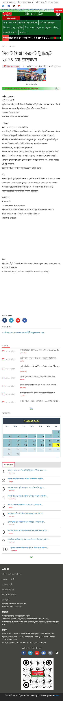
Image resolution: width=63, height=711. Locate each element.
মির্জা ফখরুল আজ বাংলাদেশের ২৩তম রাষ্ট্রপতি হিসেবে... (38, 358)
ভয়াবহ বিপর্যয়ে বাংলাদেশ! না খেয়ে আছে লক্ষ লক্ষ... (25, 505)
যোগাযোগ (5, 600)
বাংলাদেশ (13, 22)
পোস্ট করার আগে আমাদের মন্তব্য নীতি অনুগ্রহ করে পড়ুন (23, 332)
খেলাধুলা (51, 22)
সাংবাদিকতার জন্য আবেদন (11, 574)
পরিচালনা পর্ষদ (7, 584)
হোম (5, 22)
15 (58, 440)
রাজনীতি (21, 22)
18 (25, 445)
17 (18, 445)
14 (50, 440)
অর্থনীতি (42, 22)
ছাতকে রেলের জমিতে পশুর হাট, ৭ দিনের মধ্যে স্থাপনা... (38, 385)
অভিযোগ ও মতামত (9, 595)
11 (25, 440)
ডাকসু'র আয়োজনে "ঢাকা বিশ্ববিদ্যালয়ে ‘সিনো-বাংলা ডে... (27, 470)
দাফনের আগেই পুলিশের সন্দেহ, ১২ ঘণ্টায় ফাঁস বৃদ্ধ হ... (27, 487)
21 (50, 445)
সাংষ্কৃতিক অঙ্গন (10, 32)
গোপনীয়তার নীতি (8, 589)
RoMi (56, 695)
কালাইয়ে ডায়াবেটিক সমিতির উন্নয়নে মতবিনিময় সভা (37, 393)
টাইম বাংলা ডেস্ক (12, 66)
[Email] (18, 320)
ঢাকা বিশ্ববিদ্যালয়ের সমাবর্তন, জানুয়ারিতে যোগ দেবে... (38, 376)
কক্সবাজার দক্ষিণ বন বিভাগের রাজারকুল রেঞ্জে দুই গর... (26, 513)
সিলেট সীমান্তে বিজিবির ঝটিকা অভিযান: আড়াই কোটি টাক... (28, 496)
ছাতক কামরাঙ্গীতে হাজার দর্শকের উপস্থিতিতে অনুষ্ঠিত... (26, 479)
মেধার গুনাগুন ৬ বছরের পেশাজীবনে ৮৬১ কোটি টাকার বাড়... (40, 401)
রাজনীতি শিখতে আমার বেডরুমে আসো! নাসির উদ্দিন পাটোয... (28, 530)
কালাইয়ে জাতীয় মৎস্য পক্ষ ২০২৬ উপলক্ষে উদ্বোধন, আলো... (29, 539)
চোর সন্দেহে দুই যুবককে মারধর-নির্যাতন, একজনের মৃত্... (27, 522)
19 (34, 445)
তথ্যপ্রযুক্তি (17, 27)
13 (42, 440)
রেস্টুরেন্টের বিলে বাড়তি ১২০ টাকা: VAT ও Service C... (39, 350)
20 (42, 445)
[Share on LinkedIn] (24, 320)
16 (9, 445)
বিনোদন (6, 27)
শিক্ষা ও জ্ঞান (30, 27)
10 (18, 440)
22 (58, 445)
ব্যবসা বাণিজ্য (52, 27)
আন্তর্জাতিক (32, 22)
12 (34, 440)
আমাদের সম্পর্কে (8, 579)
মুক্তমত (40, 27)
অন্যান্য (23, 32)
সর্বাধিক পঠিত (8, 465)
